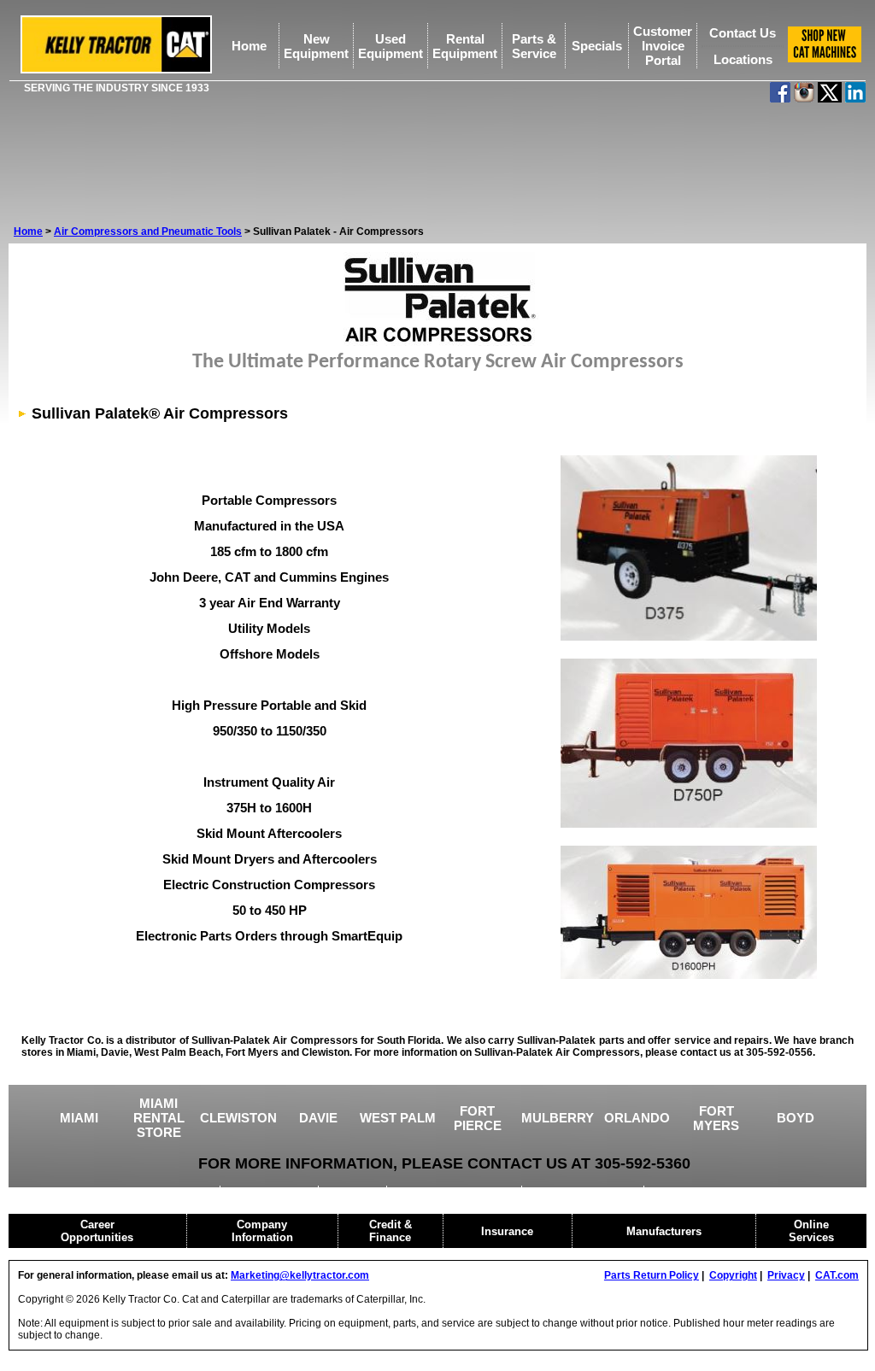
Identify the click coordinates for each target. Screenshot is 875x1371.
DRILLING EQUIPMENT (455, 1192)
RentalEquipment (464, 46)
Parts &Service (534, 46)
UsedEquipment (390, 46)
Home (249, 45)
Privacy (786, 1275)
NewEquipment (316, 46)
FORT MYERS (716, 1118)
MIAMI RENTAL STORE (159, 1118)
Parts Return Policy (651, 1275)
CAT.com (837, 1275)
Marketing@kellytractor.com (300, 1275)
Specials (597, 45)
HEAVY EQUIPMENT (584, 1192)
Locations (743, 59)
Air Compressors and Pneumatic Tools (148, 231)
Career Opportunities (97, 1231)
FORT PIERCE (478, 1118)
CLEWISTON (238, 1117)
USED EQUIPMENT (163, 1192)
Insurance (507, 1231)
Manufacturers (664, 1231)
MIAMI (79, 1117)
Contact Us (742, 33)
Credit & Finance (390, 1231)
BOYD (795, 1117)
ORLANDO (637, 1117)
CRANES (354, 1192)
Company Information (262, 1231)
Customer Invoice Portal (662, 45)
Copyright (733, 1275)
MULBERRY (557, 1117)
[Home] (116, 70)
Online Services (811, 1231)
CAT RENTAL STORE (708, 1192)
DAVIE (318, 1117)
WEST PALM (398, 1117)
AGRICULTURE (270, 1192)
